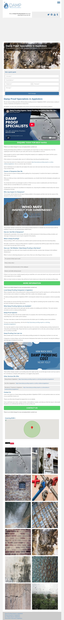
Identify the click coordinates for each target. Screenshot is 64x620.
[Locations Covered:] (4, 2)
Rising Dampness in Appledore (12, 615)
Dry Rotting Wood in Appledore (12, 616)
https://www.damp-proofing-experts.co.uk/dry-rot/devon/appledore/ (32, 383)
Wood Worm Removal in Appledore (13, 618)
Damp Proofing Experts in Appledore (14, 613)
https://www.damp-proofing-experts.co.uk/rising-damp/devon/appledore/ (36, 379)
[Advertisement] (32, 30)
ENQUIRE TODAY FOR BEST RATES (32, 143)
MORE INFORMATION (32, 283)
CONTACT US (32, 408)
